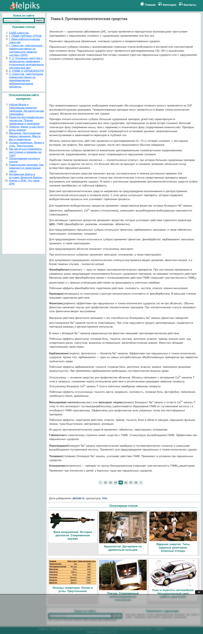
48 (136, 482)
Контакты (190, 4)
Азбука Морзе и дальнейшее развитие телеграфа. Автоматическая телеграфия (26, 109)
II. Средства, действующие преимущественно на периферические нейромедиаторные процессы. (26, 80)
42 (105, 482)
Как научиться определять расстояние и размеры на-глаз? (25, 152)
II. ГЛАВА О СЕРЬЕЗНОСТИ (26, 70)
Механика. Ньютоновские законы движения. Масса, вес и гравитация (25, 136)
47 (131, 482)
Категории (169, 4)
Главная (150, 4)
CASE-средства (19, 32)
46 (125, 482)
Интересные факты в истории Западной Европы (25, 176)
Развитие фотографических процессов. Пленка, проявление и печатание (26, 120)
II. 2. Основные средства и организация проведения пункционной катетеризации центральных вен (26, 63)
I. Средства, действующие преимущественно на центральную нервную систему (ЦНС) (25, 50)
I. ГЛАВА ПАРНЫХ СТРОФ (25, 36)
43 (110, 482)
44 (115, 482)
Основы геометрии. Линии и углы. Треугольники (26, 144)
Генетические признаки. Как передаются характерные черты (26, 168)
